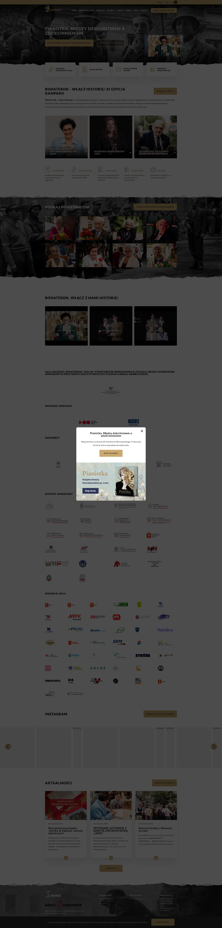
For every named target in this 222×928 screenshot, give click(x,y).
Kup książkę (111, 453)
